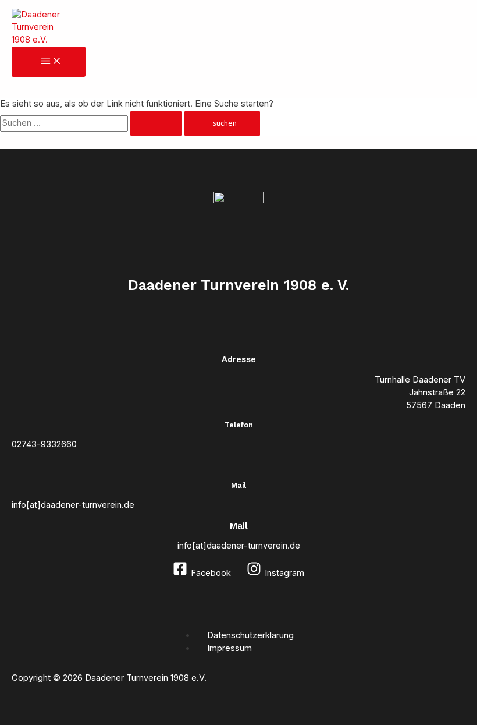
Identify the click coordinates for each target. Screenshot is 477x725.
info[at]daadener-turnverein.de (238, 545)
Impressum (229, 648)
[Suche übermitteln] (156, 123)
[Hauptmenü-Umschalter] (49, 62)
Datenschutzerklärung (250, 635)
